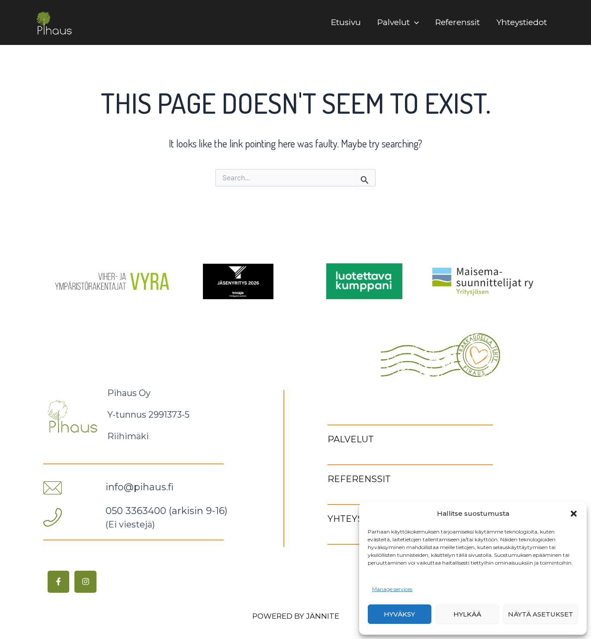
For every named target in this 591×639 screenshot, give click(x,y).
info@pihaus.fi (139, 487)
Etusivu (346, 22)
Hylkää (467, 614)
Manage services (392, 589)
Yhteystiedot (521, 22)
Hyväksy (399, 614)
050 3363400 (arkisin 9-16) (167, 511)
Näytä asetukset (540, 614)
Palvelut (393, 22)
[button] (573, 513)
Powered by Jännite (295, 616)
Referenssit (457, 22)
